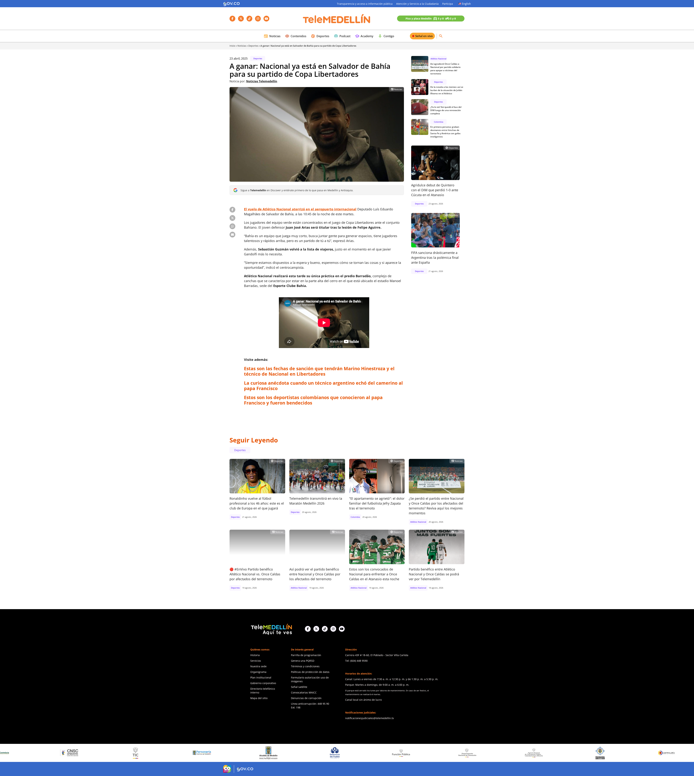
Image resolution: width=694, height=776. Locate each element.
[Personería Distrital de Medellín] (72, 753)
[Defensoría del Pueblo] (204, 752)
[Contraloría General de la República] (536, 753)
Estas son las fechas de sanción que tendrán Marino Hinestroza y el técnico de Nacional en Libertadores (319, 371)
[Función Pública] (271, 752)
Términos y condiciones (305, 666)
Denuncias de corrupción (306, 698)
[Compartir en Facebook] (232, 210)
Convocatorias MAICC (304, 692)
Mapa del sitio (258, 698)
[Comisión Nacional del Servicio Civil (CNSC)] (669, 752)
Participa (447, 3)
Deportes (320, 36)
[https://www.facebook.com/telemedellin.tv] (308, 629)
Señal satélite (299, 687)
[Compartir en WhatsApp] (232, 226)
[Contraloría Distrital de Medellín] (603, 753)
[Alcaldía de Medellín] (138, 753)
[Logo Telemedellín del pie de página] (271, 629)
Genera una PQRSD (302, 660)
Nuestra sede (258, 666)
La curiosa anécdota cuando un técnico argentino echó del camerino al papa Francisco (323, 385)
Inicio (232, 45)
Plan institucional (260, 677)
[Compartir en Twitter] (232, 218)
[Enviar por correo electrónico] (232, 234)
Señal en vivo (424, 36)
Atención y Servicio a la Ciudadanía (417, 3)
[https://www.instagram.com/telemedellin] (333, 629)
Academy (364, 36)
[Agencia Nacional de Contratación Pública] (404, 752)
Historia (255, 655)
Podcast (342, 36)
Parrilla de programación (306, 655)
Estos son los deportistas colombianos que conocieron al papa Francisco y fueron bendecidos (313, 400)
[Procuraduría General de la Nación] (470, 752)
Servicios (255, 660)
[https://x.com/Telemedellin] (316, 629)
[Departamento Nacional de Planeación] (337, 752)
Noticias (272, 36)
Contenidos (295, 36)
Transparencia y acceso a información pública (365, 3)
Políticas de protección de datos (310, 672)
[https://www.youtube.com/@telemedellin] (342, 629)
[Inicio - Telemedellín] (336, 18)
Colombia (438, 121)
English (466, 3)
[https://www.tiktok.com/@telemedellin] (325, 629)
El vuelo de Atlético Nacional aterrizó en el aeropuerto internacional (300, 209)
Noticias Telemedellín (261, 81)
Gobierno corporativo (263, 683)
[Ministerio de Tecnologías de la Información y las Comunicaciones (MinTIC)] (5, 753)
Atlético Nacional (438, 58)
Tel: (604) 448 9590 (356, 660)
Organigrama (258, 672)
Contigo (386, 36)
